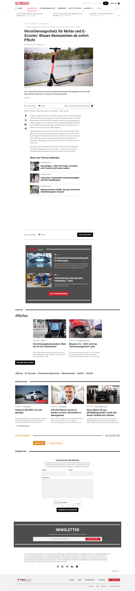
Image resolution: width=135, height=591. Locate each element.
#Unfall (88, 373)
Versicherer (42, 149)
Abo (105, 3)
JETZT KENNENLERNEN (58, 294)
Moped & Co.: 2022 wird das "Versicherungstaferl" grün (83, 345)
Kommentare (31, 106)
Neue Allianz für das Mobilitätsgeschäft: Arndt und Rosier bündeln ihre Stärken (101, 413)
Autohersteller (44, 24)
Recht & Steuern (75, 8)
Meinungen (62, 8)
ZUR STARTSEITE (85, 235)
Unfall (62, 133)
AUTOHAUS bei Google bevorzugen (78, 106)
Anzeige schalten (56, 443)
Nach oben (115, 571)
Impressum (91, 586)
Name (70, 470)
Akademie (87, 8)
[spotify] (77, 566)
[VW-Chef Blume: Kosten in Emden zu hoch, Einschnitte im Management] (67, 394)
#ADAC (80, 373)
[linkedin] (72, 566)
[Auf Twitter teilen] (26, 120)
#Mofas (21, 316)
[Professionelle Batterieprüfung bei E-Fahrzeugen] (39, 260)
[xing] (67, 566)
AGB (98, 586)
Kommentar (45, 477)
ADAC (38, 123)
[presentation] (118, 15)
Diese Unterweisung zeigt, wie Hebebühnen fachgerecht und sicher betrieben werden (71, 285)
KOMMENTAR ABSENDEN (67, 510)
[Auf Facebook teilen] (25, 115)
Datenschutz (104, 586)
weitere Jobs (39, 443)
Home (26, 24)
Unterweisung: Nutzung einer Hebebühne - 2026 (68, 279)
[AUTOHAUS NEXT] (35, 249)
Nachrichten (32, 8)
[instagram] (62, 566)
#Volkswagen (63, 406)
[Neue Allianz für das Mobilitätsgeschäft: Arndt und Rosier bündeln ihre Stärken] (103, 394)
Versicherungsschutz (72, 120)
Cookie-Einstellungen (114, 586)
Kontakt (101, 580)
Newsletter (87, 3)
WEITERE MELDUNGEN (25, 363)
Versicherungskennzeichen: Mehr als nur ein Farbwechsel (49, 345)
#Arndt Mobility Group (101, 406)
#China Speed (27, 406)
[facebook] (57, 566)
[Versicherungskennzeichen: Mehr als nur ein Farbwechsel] (49, 328)
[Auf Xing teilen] (26, 128)
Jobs (99, 3)
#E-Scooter (30, 373)
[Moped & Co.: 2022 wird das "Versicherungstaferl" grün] (85, 328)
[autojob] (112, 435)
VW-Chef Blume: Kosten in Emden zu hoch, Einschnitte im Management (66, 413)
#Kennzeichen (68, 373)
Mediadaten (90, 580)
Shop (94, 3)
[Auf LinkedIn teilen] (26, 124)
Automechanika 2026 (47, 8)
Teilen (43, 106)
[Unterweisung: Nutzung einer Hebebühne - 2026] (39, 280)
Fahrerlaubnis (42, 140)
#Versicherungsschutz (83, 340)
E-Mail (44, 470)
